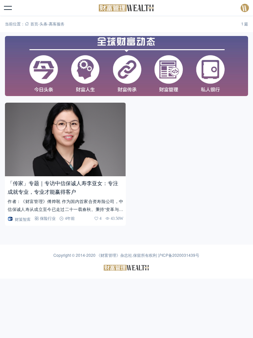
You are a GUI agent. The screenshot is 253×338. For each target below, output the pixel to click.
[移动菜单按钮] (8, 8)
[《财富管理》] (127, 8)
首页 (34, 23)
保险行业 (48, 218)
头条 (43, 23)
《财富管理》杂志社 (114, 255)
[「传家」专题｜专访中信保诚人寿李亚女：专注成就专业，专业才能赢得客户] (65, 139)
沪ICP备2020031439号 (178, 255)
